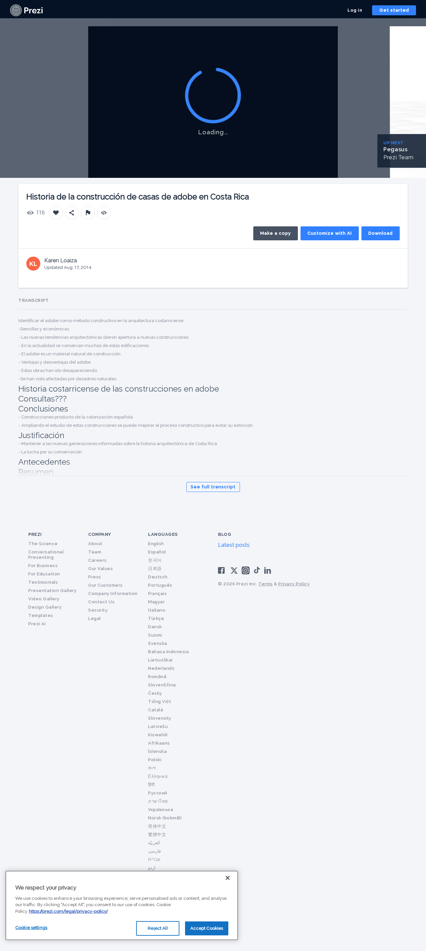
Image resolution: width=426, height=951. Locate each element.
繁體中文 (157, 834)
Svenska (157, 643)
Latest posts (234, 545)
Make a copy (275, 233)
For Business (43, 565)
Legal (94, 618)
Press (94, 576)
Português (160, 585)
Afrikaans (159, 743)
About (95, 543)
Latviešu (158, 726)
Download (380, 233)
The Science (43, 543)
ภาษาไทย (158, 801)
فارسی (154, 851)
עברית (154, 859)
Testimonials (43, 582)
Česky (155, 693)
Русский (157, 792)
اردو (151, 867)
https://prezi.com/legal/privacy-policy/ (68, 911)
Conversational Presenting (46, 554)
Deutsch (158, 576)
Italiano (156, 610)
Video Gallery (44, 598)
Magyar (156, 601)
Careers (97, 560)
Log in (354, 10)
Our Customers (105, 585)
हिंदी (151, 784)
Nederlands (161, 668)
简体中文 (157, 826)
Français (157, 593)
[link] (26, 10)
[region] (121, 905)
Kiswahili (158, 734)
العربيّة (154, 842)
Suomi (155, 635)
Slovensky (159, 718)
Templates (40, 615)
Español (157, 551)
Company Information (113, 593)
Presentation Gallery (52, 590)
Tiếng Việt (159, 701)
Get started (394, 10)
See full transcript (213, 486)
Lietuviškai (160, 659)
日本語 (155, 568)
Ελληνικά (158, 776)
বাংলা (152, 768)
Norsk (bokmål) (165, 817)
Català (155, 709)
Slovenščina (162, 684)
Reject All (157, 928)
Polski (154, 759)
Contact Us (101, 601)
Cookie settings (31, 927)
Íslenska (157, 751)
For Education (44, 573)
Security (97, 610)
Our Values (100, 568)
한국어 (155, 560)
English (156, 543)
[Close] (227, 878)
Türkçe (156, 618)
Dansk (155, 626)
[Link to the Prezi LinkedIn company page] (268, 570)
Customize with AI (330, 233)
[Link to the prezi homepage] (26, 10)
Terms (265, 583)
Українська (160, 809)
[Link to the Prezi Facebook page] (222, 570)
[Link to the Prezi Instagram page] (246, 572)
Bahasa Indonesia (168, 651)
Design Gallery (45, 607)
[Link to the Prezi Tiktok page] (257, 572)
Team (94, 551)
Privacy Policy (294, 583)
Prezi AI (37, 623)
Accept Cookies (206, 928)
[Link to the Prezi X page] (234, 572)
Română (157, 676)
